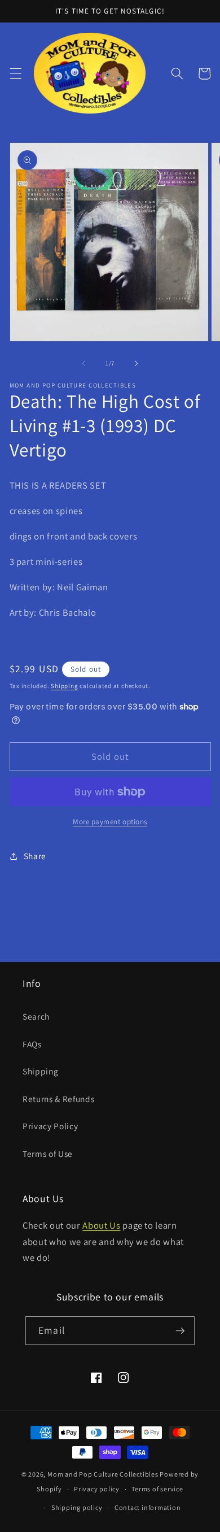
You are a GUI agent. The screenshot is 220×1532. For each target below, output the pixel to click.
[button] (15, 73)
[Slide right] (136, 363)
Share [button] (35, 855)
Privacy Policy (50, 1125)
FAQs (32, 1044)
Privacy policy (97, 1489)
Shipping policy (77, 1507)
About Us (101, 1225)
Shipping (64, 686)
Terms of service (157, 1489)
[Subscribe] (179, 1331)
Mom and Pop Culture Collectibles (103, 1474)
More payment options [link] (110, 821)
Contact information (148, 1507)
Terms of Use (48, 1153)
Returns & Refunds (58, 1098)
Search (36, 1016)
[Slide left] (84, 363)
